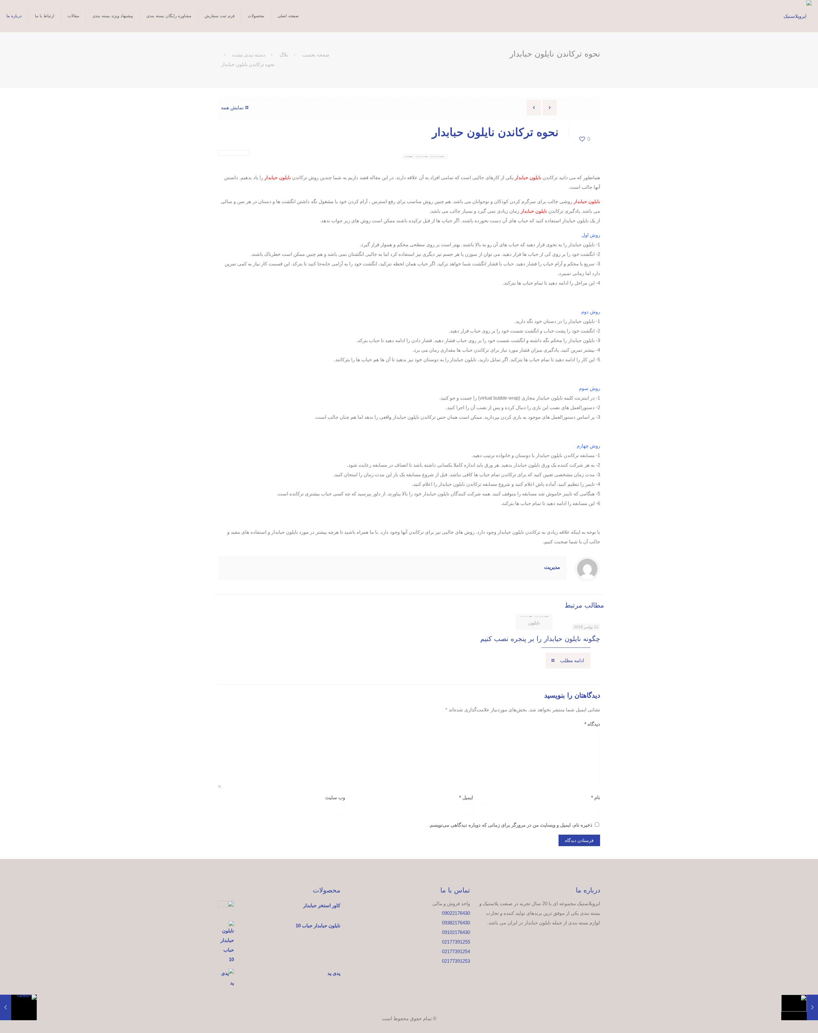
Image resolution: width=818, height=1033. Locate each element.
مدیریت (552, 567)
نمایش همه (232, 107)
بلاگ (284, 54)
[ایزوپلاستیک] (797, 16)
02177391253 (456, 961)
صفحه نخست (315, 54)
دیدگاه (592, 724)
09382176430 (456, 922)
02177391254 (456, 951)
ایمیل (466, 797)
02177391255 (456, 942)
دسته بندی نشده (248, 54)
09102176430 (456, 932)
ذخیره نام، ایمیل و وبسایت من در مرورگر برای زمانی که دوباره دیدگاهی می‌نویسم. (510, 825)
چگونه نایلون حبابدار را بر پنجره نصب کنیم (540, 638)
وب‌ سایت (335, 797)
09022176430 (456, 913)
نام (595, 797)
